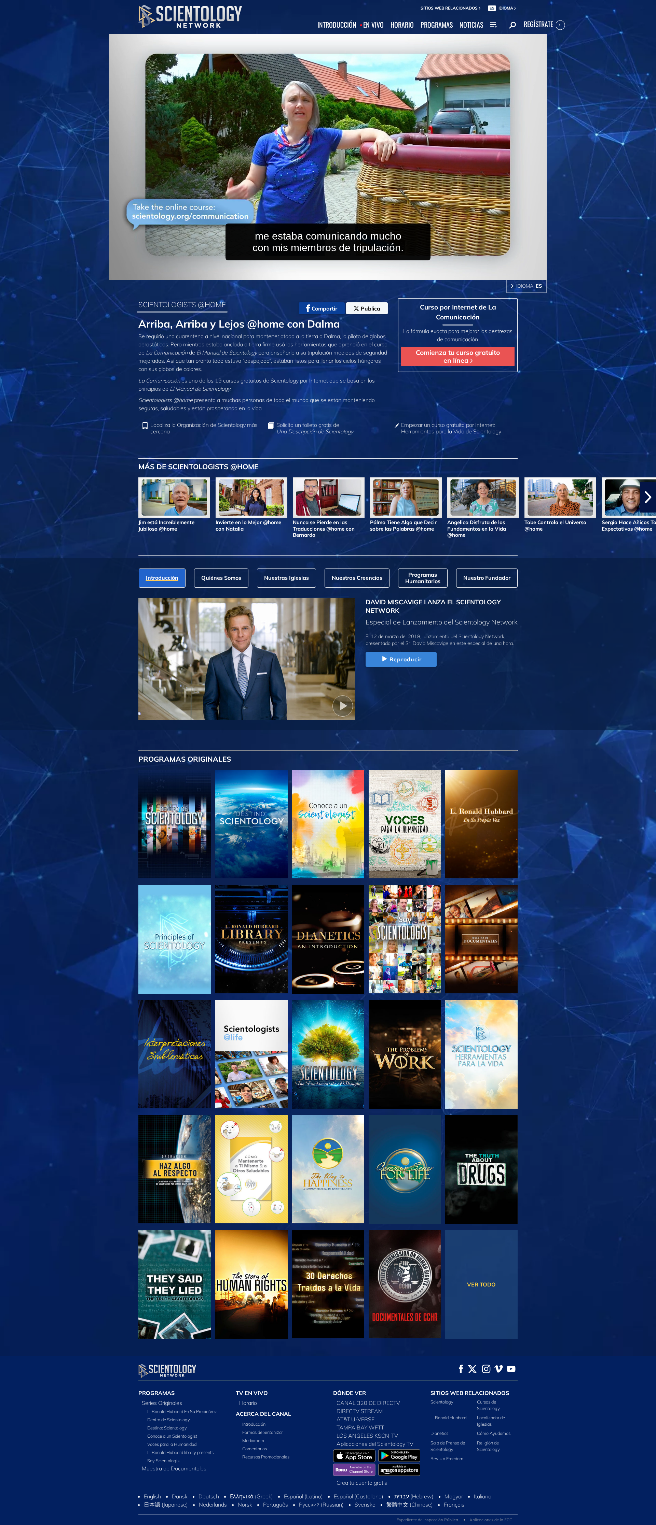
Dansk (180, 1496)
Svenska (365, 1504)
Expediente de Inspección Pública (427, 1519)
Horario (248, 1402)
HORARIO (402, 25)
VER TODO (481, 1284)
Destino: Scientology (167, 1427)
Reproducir (406, 659)
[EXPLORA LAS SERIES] (174, 824)
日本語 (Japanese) (166, 1504)
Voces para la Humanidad (171, 1444)
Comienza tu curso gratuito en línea (458, 356)
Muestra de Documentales (174, 1468)
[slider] (341, 273)
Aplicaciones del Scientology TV (375, 1443)
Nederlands (213, 1504)
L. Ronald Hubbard (448, 1417)
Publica (370, 308)
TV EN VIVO (252, 1393)
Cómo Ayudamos (493, 1433)
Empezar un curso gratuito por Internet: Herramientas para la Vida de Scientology (451, 428)
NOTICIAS (471, 25)
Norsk (245, 1504)
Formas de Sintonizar (262, 1432)
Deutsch (209, 1496)
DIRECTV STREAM (360, 1411)
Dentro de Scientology (168, 1419)
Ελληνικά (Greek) (251, 1496)
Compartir (324, 308)
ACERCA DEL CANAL (263, 1413)
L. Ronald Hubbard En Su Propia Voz (182, 1411)
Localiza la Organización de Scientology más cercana (204, 428)
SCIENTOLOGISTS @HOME (182, 304)
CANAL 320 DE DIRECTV (368, 1402)
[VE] (174, 939)
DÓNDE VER (349, 1393)
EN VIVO (373, 25)
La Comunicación (159, 380)
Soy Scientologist (164, 1460)
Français (454, 1504)
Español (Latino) (303, 1496)
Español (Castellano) (358, 1496)
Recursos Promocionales (265, 1456)
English (152, 1496)
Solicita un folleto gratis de (314, 428)
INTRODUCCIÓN (336, 25)
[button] (8, 497)
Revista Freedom (446, 1458)
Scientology (441, 1402)
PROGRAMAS (437, 25)
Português (275, 1504)
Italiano (482, 1496)
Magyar (454, 1496)
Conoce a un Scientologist (172, 1436)
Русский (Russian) (321, 1504)
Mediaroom (253, 1440)
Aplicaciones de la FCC (490, 1519)
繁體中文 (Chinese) (409, 1504)
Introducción (253, 1424)
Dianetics (439, 1433)
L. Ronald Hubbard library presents (180, 1452)
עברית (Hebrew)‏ (414, 1496)
